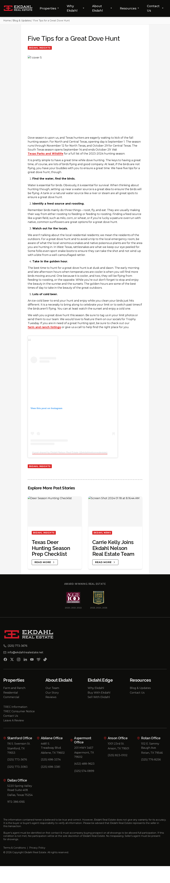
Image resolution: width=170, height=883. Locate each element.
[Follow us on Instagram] (19, 660)
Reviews (50, 697)
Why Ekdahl (72, 8)
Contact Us (153, 8)
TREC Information (15, 706)
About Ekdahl (97, 8)
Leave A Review (13, 720)
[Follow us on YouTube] (32, 660)
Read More (43, 562)
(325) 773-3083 (17, 766)
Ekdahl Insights (39, 48)
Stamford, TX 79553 (16, 750)
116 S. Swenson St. (18, 743)
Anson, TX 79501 (118, 748)
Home (7, 20)
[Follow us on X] (12, 660)
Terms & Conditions (14, 847)
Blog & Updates (22, 20)
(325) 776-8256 (151, 759)
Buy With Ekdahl (99, 692)
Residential (10, 692)
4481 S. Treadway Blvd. (51, 746)
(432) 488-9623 (84, 763)
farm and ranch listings (44, 327)
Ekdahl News (102, 532)
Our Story (52, 692)
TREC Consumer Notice (19, 711)
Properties (48, 8)
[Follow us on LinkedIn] (25, 660)
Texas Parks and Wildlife (45, 153)
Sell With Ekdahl (99, 697)
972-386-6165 (16, 801)
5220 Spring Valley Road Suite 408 (19, 788)
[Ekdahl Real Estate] (19, 8)
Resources (128, 8)
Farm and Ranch (14, 688)
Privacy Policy (37, 847)
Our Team (52, 688)
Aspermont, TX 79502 (84, 754)
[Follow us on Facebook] (5, 660)
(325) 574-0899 (84, 771)
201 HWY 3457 (83, 747)
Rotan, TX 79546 (152, 752)
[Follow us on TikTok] (45, 660)
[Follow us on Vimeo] (39, 660)
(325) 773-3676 (17, 759)
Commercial (11, 697)
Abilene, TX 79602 (53, 752)
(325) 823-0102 (118, 755)
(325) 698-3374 (51, 759)
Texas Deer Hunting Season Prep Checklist (51, 548)
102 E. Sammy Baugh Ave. (150, 746)
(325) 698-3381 (50, 766)
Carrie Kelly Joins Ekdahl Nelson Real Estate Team (113, 548)
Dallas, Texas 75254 (20, 795)
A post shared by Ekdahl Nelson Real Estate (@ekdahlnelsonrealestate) (69, 452)
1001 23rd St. (116, 743)
